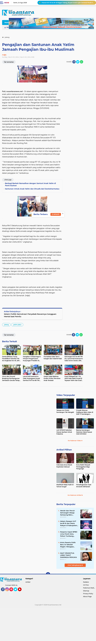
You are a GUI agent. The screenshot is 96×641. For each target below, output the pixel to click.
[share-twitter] (77, 61)
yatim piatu (17, 325)
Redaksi (86, 582)
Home (6, 3)
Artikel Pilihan (64, 449)
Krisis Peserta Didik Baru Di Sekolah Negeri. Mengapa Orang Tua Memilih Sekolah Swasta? (68, 545)
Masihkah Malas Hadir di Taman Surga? (64, 486)
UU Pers (86, 585)
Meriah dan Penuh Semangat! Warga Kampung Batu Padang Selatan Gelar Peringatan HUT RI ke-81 (69, 513)
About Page (11, 594)
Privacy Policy (88, 593)
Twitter (16, 592)
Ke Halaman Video (74, 440)
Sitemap (86, 591)
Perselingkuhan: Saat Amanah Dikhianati (83, 486)
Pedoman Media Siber (89, 588)
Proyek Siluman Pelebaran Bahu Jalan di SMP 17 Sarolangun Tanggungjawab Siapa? (84, 412)
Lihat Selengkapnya (75, 565)
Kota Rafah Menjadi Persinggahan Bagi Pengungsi (83, 467)
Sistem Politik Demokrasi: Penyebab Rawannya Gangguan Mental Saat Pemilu (30, 315)
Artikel (28, 582)
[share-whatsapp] (81, 61)
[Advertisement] (48, 624)
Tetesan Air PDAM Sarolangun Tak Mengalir (65, 411)
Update (56, 214)
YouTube (21, 592)
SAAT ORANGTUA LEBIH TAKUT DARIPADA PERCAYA (68, 555)
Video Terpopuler (65, 395)
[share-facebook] (74, 61)
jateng (6, 325)
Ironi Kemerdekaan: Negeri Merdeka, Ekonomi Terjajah (61, 2)
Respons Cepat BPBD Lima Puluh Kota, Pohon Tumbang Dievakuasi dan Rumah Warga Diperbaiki (68, 534)
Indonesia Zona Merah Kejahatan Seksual (64, 466)
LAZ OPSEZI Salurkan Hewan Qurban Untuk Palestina (64, 432)
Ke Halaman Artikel (75, 495)
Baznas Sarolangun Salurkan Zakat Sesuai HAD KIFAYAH (84, 432)
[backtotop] (48, 574)
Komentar (10, 335)
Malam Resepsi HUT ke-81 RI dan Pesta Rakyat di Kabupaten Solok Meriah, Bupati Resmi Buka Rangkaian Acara (68, 523)
